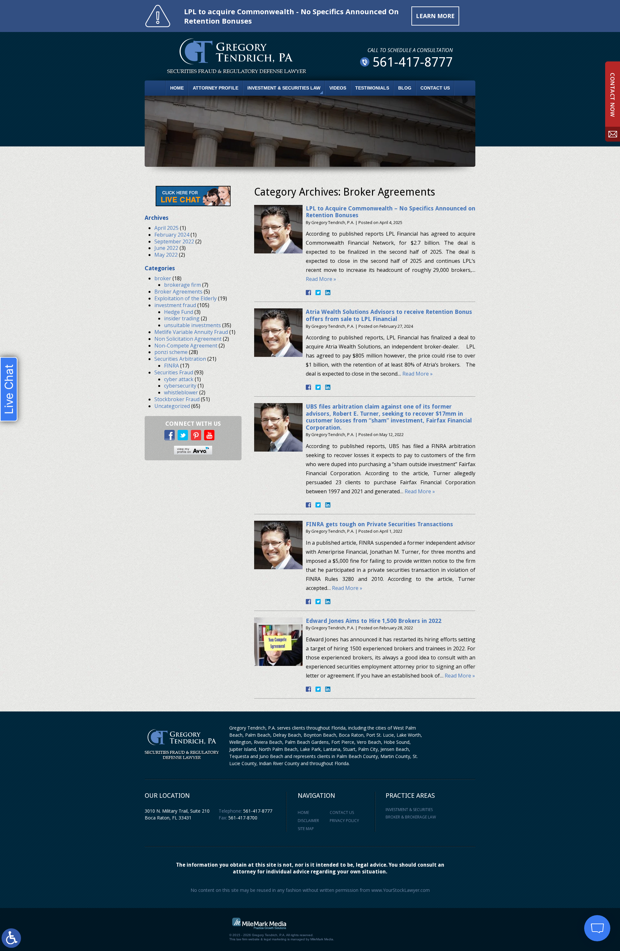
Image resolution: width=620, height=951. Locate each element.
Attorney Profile (215, 88)
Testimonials (372, 88)
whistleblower (181, 392)
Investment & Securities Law (283, 88)
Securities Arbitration (180, 358)
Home (177, 88)
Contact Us (435, 88)
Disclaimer (308, 820)
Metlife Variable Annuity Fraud (191, 332)
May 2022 (166, 254)
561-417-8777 (257, 811)
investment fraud (175, 305)
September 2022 (174, 241)
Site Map (306, 829)
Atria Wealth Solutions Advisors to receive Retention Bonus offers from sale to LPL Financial (389, 315)
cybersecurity (180, 385)
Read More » (321, 279)
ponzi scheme (171, 352)
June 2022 (166, 247)
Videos (337, 88)
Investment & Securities (409, 809)
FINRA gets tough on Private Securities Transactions (379, 524)
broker (162, 278)
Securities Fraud (173, 372)
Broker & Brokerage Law (411, 817)
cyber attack (178, 379)
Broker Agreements (178, 291)
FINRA (171, 365)
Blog (404, 88)
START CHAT (567, 885)
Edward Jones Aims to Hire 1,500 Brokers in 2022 (373, 620)
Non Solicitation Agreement (188, 338)
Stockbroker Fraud (177, 399)
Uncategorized (172, 406)
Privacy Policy (344, 820)
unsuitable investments (192, 325)
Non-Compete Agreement (185, 345)
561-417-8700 (242, 818)
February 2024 (171, 234)
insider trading (182, 318)
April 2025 (166, 227)
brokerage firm (182, 284)
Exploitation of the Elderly (185, 298)
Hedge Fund (178, 311)
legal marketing (275, 939)
